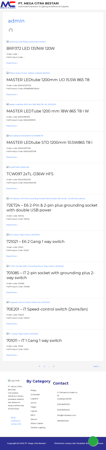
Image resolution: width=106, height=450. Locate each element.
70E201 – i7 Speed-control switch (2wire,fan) (47, 309)
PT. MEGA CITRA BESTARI (38, 3)
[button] (96, 4)
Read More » (12, 63)
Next (96, 366)
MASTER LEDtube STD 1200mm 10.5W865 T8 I (49, 142)
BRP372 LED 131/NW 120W (30, 48)
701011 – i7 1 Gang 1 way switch (34, 340)
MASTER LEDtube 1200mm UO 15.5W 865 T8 (47, 80)
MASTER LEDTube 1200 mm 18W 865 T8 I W (47, 111)
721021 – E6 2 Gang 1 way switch (35, 241)
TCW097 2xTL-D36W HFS (29, 174)
